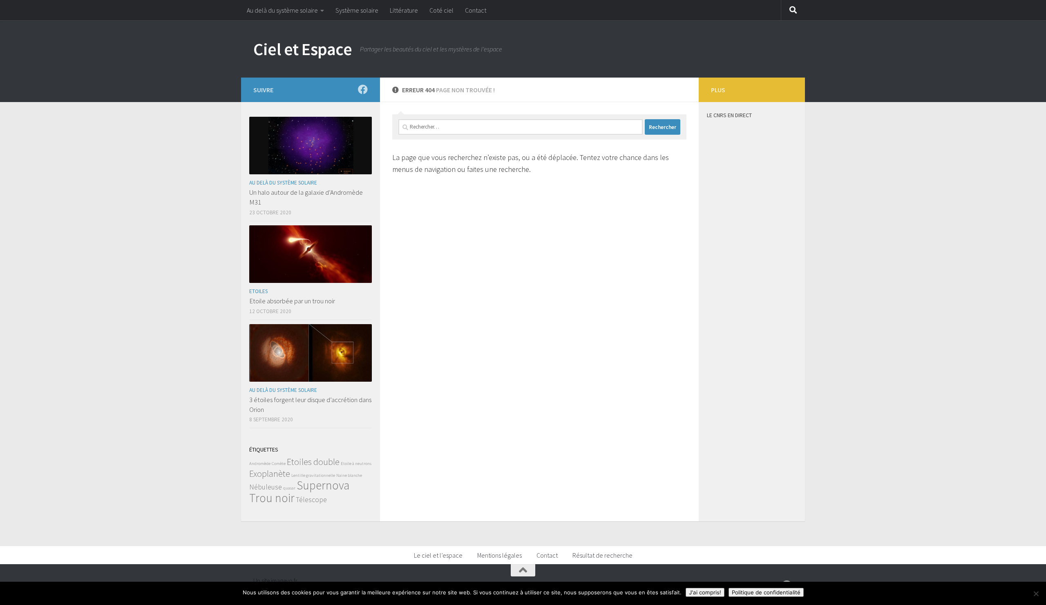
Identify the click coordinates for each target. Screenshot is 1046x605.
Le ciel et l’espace (438, 555)
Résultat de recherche (602, 555)
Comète (279, 463)
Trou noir (272, 497)
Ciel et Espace (302, 49)
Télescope (311, 499)
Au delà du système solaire (282, 10)
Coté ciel (441, 10)
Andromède (259, 463)
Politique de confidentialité (766, 592)
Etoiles (258, 291)
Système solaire (356, 10)
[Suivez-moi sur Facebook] (363, 89)
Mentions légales (499, 555)
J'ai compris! (705, 592)
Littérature (404, 10)
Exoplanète (269, 473)
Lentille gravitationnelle (313, 475)
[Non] (1036, 593)
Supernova (323, 485)
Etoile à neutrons (356, 463)
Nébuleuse (265, 487)
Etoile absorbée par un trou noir (292, 300)
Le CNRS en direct (729, 115)
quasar (289, 488)
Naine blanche (349, 475)
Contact (475, 10)
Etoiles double (313, 461)
